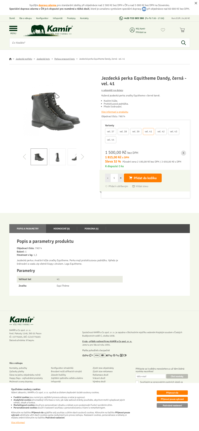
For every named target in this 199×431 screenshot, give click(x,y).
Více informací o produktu (114, 111)
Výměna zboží (99, 381)
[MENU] (13, 29)
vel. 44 (110, 139)
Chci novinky (177, 376)
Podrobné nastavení (172, 405)
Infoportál (57, 18)
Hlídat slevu (142, 186)
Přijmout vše (172, 392)
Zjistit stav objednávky (103, 368)
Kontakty (84, 18)
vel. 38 (123, 131)
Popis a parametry (28, 228)
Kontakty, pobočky (18, 368)
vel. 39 (135, 131)
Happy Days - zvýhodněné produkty (26, 378)
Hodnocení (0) (61, 228)
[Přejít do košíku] (183, 30)
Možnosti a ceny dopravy (21, 381)
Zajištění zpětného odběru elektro (67, 378)
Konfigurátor (42, 18)
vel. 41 (148, 131)
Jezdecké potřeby (24, 58)
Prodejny (71, 18)
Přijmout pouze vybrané (172, 399)
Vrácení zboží (99, 378)
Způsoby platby (16, 371)
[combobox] (93, 42)
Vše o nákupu (25, 18)
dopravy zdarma (48, 5)
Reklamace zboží (100, 374)
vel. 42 (161, 131)
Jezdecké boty (43, 58)
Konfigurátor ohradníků (62, 368)
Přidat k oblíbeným (118, 186)
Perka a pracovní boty (64, 58)
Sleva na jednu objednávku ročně (24, 374)
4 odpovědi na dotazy (112, 90)
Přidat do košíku (145, 178)
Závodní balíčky (58, 374)
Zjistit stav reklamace (103, 371)
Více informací (18, 422)
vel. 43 (173, 131)
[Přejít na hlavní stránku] (60, 30)
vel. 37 (110, 131)
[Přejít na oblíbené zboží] (163, 30)
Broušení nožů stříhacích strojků (66, 371)
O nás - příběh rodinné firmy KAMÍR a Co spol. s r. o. (107, 341)
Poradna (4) (91, 228)
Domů (12, 18)
